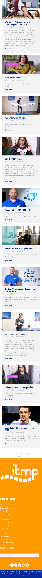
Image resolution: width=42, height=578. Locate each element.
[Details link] (21, 9)
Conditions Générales (27, 572)
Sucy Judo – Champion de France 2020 (19, 429)
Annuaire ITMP (5, 511)
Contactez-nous (5, 514)
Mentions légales (15, 572)
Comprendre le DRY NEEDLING (17, 210)
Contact (21, 574)
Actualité (7, 27)
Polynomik (21, 576)
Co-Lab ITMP (4, 528)
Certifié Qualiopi (5, 536)
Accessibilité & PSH (6, 542)
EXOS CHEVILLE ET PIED (15, 118)
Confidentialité (6, 574)
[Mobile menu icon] (39, 3)
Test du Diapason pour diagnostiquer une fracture (20, 290)
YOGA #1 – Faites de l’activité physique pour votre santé (17, 23)
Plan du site (14, 574)
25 (19, 456)
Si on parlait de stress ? (15, 77)
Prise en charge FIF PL (7, 522)
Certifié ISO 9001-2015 (8, 533)
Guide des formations (7, 508)
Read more (8, 49)
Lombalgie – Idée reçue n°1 (16, 334)
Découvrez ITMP (5, 505)
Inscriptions (29, 574)
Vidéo (12, 27)
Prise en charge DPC (7, 525)
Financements (5, 519)
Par (20, 27)
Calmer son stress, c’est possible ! (19, 387)
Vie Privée (38, 572)
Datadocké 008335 (6, 539)
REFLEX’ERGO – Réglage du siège (19, 248)
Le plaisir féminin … (13, 159)
